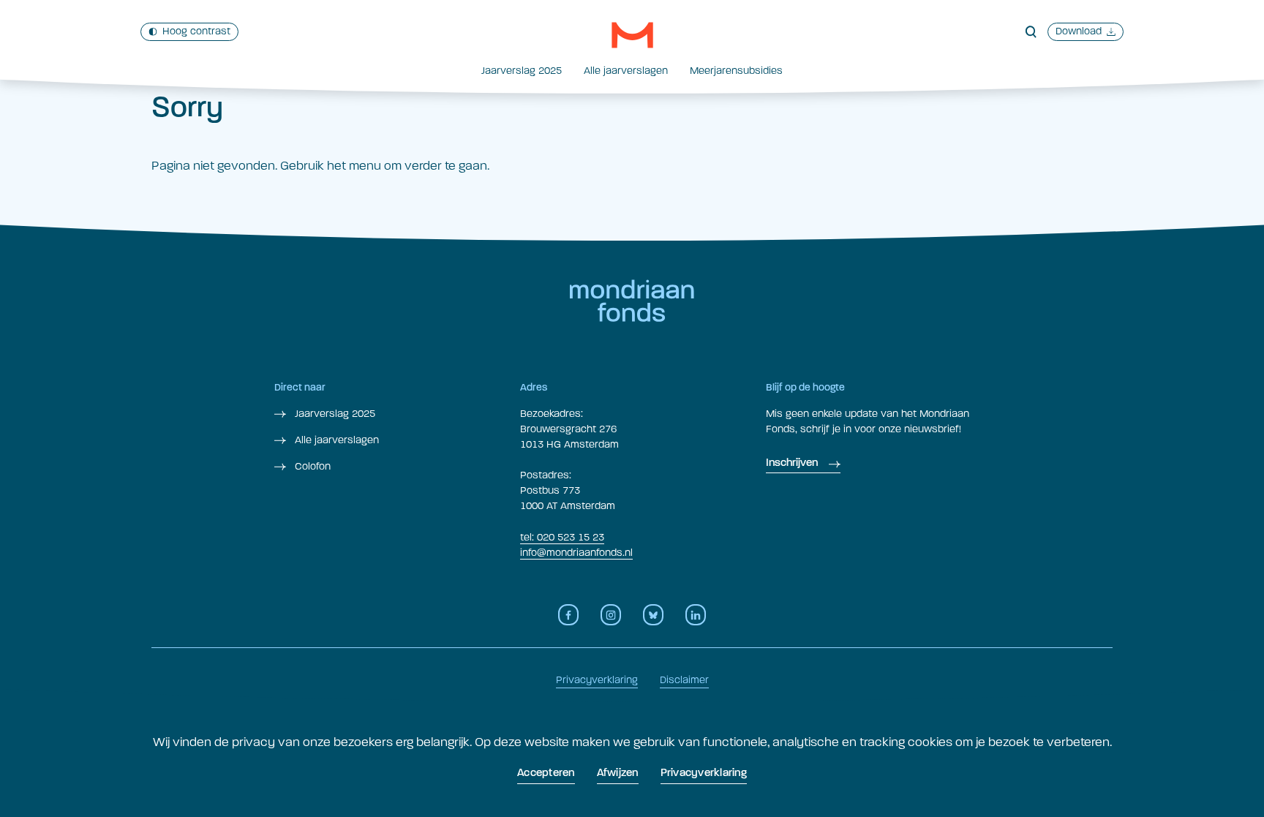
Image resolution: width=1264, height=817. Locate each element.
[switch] (189, 32)
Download (1079, 31)
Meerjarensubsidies (736, 70)
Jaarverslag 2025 (521, 70)
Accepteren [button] (546, 773)
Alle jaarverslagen (626, 70)
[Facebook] (568, 614)
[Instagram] (611, 614)
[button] (632, 35)
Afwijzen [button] (618, 773)
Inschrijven (792, 463)
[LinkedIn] (695, 614)
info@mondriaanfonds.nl (576, 552)
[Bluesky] (653, 614)
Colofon (311, 466)
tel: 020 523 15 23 (562, 537)
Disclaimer (684, 680)
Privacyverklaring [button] (704, 773)
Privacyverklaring (597, 680)
